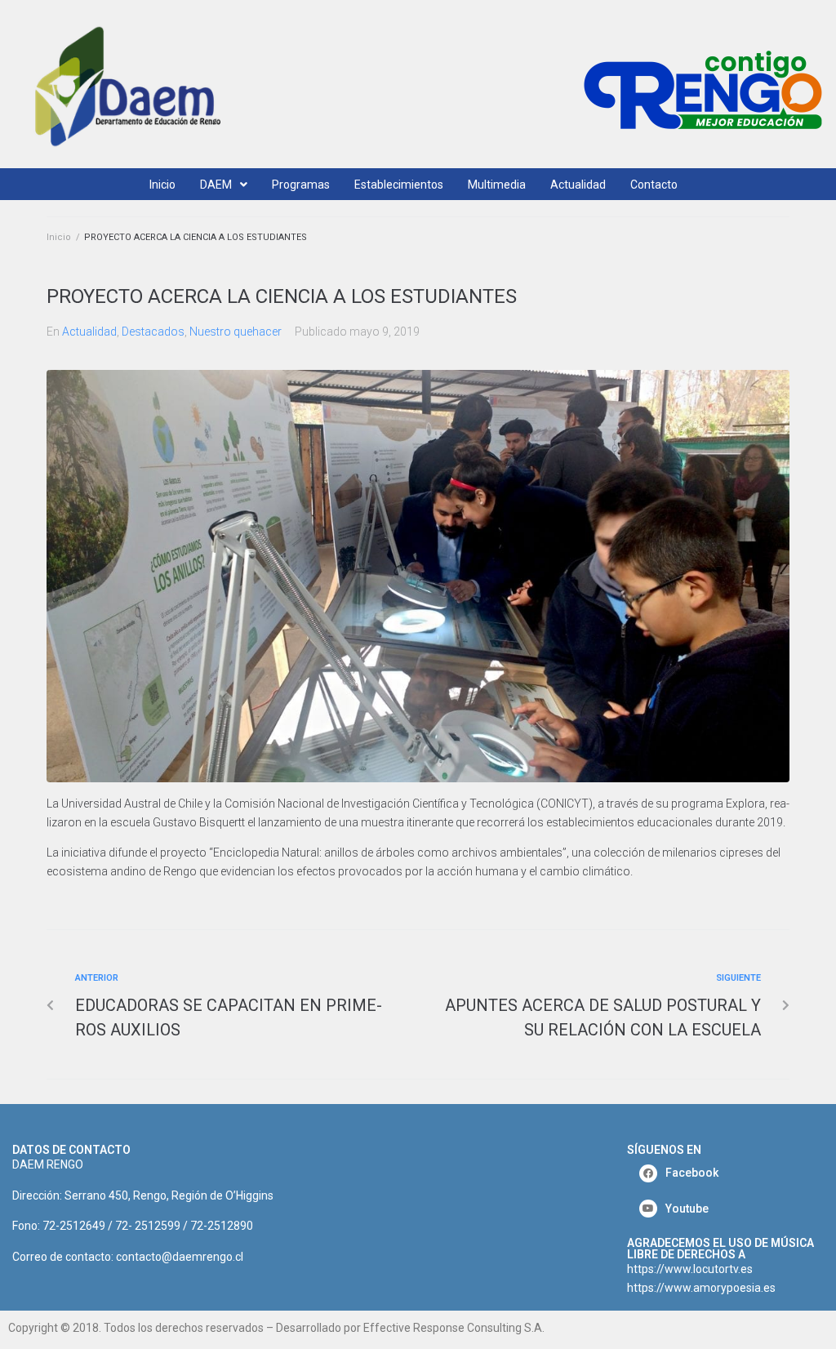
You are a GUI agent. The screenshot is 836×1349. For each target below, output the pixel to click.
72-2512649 (73, 1225)
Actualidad (89, 331)
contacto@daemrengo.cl (179, 1256)
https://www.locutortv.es (690, 1269)
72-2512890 (221, 1225)
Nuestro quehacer (235, 331)
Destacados (153, 331)
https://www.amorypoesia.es (701, 1287)
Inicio (59, 237)
